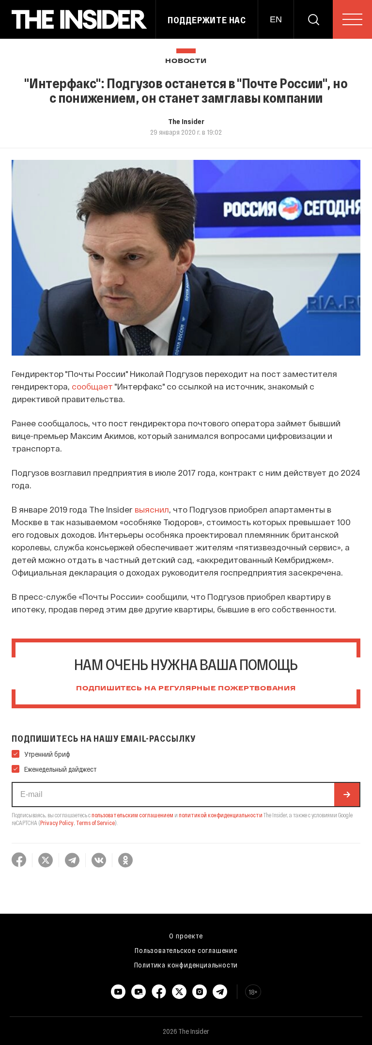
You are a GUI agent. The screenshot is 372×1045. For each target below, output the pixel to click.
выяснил (152, 509)
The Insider (186, 121)
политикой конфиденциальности (221, 814)
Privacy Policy (57, 822)
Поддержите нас (207, 20)
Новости (185, 61)
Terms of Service (95, 822)
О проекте (185, 935)
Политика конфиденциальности (186, 964)
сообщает (92, 386)
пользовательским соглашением (132, 814)
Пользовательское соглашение (186, 950)
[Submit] (346, 794)
